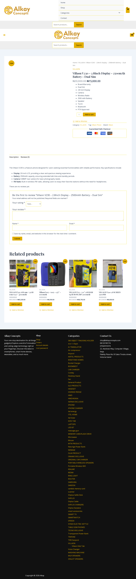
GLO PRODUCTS (74, 386)
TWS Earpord (73, 540)
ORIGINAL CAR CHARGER (78, 459)
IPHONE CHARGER (75, 408)
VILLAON (81, 62)
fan (69, 379)
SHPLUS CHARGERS (76, 505)
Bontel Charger (74, 363)
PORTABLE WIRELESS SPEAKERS (81, 463)
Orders (39, 342)
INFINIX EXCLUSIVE (75, 402)
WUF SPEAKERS (74, 556)
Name (15, 223)
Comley (71, 373)
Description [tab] (14, 157)
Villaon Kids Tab (78, 546)
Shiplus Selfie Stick (75, 495)
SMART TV (72, 514)
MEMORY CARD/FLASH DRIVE (79, 434)
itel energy (72, 411)
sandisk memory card (76, 488)
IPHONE (71, 405)
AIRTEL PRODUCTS (75, 357)
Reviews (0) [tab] (25, 157)
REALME (71, 469)
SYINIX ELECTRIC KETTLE (78, 524)
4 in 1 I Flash (73, 344)
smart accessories (75, 511)
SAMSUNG (72, 482)
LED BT (71, 427)
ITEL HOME (72, 414)
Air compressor (74, 350)
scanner (71, 492)
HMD (70, 395)
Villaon (110, 125)
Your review (19, 209)
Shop (63, 8)
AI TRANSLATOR (74, 347)
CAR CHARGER (73, 369)
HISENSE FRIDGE (74, 392)
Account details (42, 345)
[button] (80, 121)
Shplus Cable (73, 501)
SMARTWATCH (74, 517)
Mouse (71, 440)
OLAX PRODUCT (74, 453)
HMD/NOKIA (73, 398)
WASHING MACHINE (76, 552)
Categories (65, 13)
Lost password (42, 348)
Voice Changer (74, 549)
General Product (74, 382)
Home (75, 62)
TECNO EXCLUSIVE (75, 530)
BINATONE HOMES (76, 360)
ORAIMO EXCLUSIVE (76, 456)
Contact (64, 18)
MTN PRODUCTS (75, 443)
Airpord (71, 353)
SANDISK (71, 485)
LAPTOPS (72, 424)
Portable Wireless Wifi (77, 466)
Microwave (72, 437)
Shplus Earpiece (74, 508)
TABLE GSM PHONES (76, 527)
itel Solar (71, 418)
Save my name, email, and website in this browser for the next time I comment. (45, 233)
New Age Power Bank (76, 447)
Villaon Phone (96, 125)
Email (72, 223)
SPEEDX (71, 521)
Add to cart (89, 114)
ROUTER (71, 479)
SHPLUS (71, 498)
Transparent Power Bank (78, 533)
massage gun (73, 430)
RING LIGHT (73, 476)
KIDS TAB (72, 421)
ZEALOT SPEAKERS (75, 559)
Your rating (18, 202)
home (63, 2)
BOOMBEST (73, 366)
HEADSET (72, 389)
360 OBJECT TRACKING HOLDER (81, 340)
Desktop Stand (74, 376)
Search (79, 24)
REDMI (71, 472)
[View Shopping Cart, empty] (128, 10)
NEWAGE (71, 450)
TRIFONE (71, 537)
